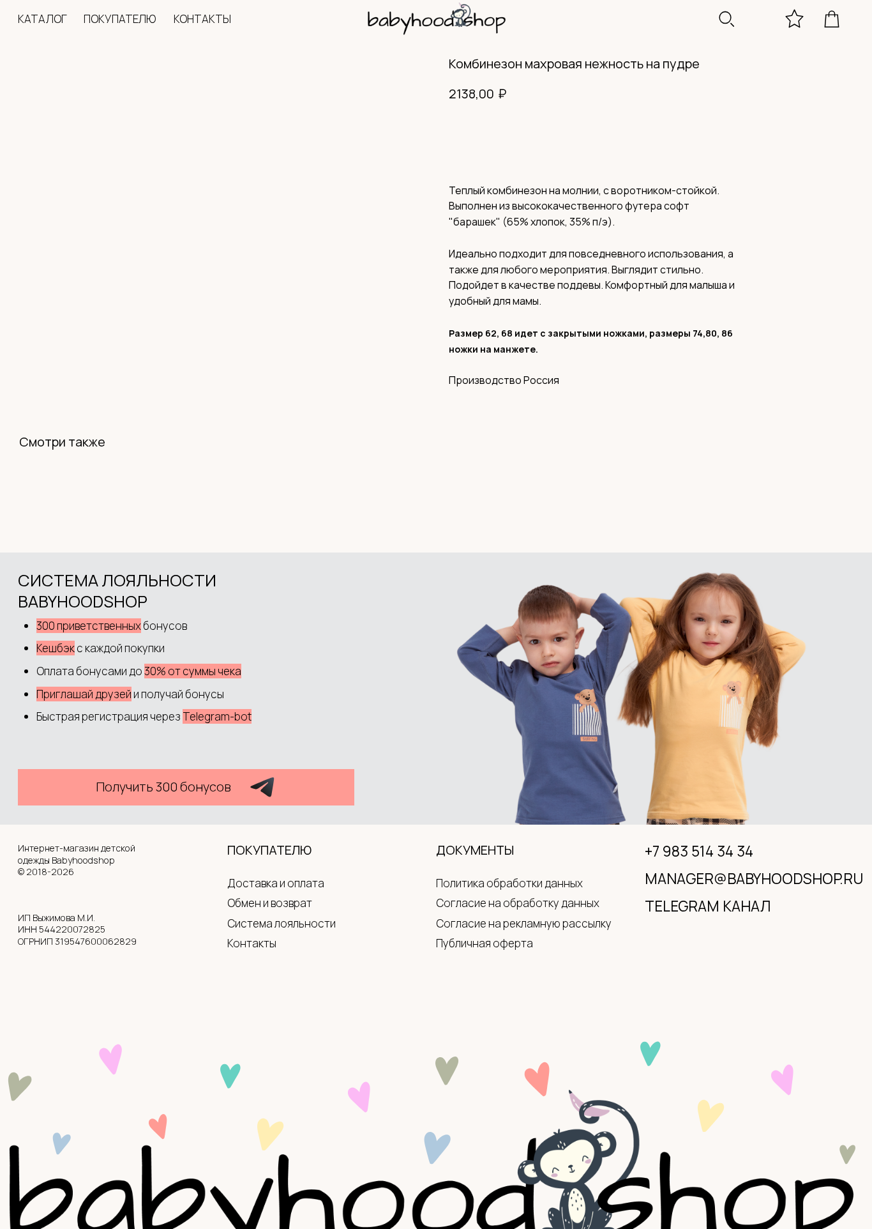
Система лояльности (281, 923)
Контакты (251, 943)
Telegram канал (708, 906)
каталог (42, 18)
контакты (202, 18)
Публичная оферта (484, 943)
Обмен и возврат (269, 903)
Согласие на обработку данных (517, 903)
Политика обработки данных (509, 883)
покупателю (120, 18)
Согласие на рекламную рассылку (524, 923)
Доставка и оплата (275, 883)
